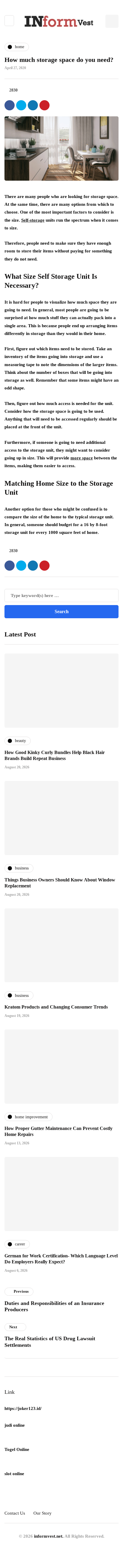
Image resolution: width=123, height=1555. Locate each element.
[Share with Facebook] (9, 105)
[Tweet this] (21, 105)
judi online (14, 1425)
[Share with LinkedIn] (33, 105)
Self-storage (32, 220)
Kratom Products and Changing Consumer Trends (56, 1006)
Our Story (42, 1513)
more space (81, 458)
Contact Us (14, 1513)
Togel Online (16, 1449)
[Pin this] (44, 105)
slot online (14, 1473)
